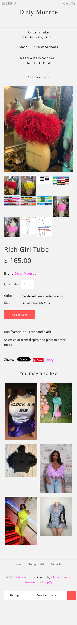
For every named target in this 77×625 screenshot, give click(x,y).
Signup (14, 595)
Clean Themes (61, 577)
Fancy (49, 360)
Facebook (25, 23)
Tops (46, 77)
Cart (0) (69, 3)
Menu (11, 3)
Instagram (46, 23)
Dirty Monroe (25, 273)
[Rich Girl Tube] (38, 88)
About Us (56, 564)
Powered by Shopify (38, 582)
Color (8, 296)
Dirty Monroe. (26, 577)
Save (40, 360)
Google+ (41, 23)
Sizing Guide (36, 564)
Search (19, 564)
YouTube (52, 23)
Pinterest (36, 23)
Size (7, 302)
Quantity (11, 284)
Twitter (30, 23)
